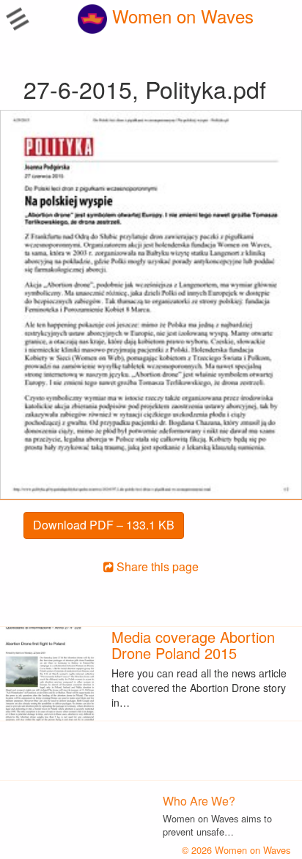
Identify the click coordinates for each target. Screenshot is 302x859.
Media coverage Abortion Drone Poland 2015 (193, 644)
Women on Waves (180, 16)
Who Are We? (199, 800)
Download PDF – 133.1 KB (103, 524)
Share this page (156, 566)
